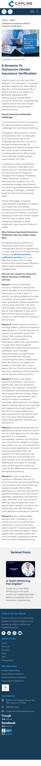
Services (5, 650)
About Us (6, 646)
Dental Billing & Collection (13, 674)
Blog (12, 20)
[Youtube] (20, 633)
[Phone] (4, 11)
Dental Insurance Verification (14, 677)
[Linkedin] (9, 633)
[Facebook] (3, 633)
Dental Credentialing (11, 670)
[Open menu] (32, 11)
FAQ (3, 657)
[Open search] (37, 11)
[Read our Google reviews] (7, 717)
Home (5, 20)
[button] (2, 581)
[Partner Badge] (5, 691)
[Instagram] (14, 633)
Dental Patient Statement (13, 681)
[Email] (10, 11)
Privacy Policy (7, 660)
